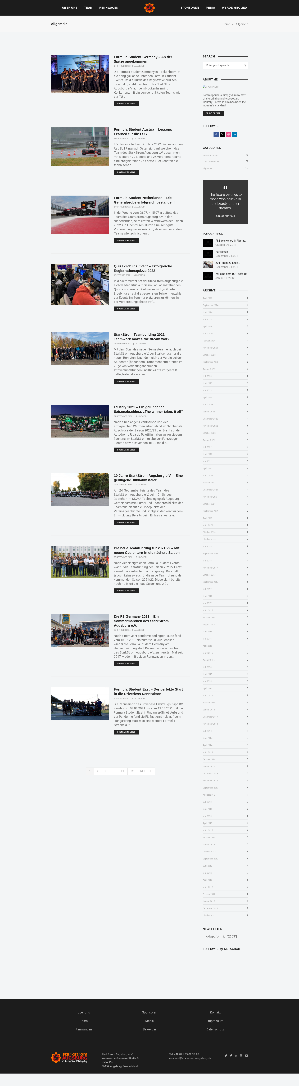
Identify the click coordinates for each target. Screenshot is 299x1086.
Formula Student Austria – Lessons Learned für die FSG (143, 132)
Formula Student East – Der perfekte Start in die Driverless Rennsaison (148, 691)
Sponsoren (190, 7)
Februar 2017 (209, 617)
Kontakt (215, 1012)
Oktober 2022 (209, 433)
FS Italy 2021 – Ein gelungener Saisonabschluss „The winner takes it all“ (148, 409)
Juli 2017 (207, 589)
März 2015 (208, 695)
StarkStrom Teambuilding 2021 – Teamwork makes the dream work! (142, 337)
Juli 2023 (207, 376)
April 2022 (207, 468)
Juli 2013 (207, 802)
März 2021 (208, 525)
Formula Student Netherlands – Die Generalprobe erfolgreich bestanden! (144, 200)
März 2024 (208, 333)
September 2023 (210, 362)
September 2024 (210, 305)
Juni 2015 (207, 674)
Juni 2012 (207, 866)
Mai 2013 (207, 816)
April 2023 (207, 397)
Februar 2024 (209, 341)
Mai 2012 (207, 873)
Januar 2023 (209, 412)
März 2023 (208, 404)
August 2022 (209, 440)
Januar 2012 (209, 901)
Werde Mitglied (234, 7)
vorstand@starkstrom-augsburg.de (190, 1058)
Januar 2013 (209, 844)
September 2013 (210, 788)
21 (122, 771)
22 (132, 771)
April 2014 (207, 745)
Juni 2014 (207, 738)
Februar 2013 (209, 837)
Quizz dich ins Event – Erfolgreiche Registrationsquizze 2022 (143, 268)
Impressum (215, 1021)
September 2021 (210, 511)
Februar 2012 (209, 894)
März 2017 (208, 610)
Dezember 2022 (210, 419)
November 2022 (210, 426)
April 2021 (207, 518)
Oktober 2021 (209, 504)
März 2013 (208, 830)
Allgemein (139, 66)
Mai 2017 (207, 603)
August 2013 (209, 795)
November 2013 (210, 780)
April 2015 (207, 688)
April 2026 (207, 298)
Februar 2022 (209, 482)
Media (210, 7)
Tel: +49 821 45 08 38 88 (184, 1054)
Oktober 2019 (209, 539)
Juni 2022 (207, 454)
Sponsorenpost (212, 161)
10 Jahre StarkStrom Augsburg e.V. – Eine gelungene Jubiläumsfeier (148, 478)
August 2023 (209, 369)
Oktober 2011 (209, 915)
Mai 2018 (207, 561)
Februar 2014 (209, 759)
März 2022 (208, 475)
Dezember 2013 (210, 773)
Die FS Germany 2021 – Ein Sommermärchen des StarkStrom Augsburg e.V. (141, 621)
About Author (213, 113)
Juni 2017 (207, 596)
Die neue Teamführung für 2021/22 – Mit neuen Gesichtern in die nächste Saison (147, 550)
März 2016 (208, 653)
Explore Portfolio (225, 216)
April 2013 (207, 823)
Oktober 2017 (209, 575)
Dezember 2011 (210, 908)
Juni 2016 (207, 631)
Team (88, 7)
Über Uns (69, 7)
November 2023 (210, 348)
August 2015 (209, 660)
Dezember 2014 (210, 717)
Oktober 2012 (209, 851)
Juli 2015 (207, 667)
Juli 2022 (207, 447)
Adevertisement (210, 155)
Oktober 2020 (209, 532)
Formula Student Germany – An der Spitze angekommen (143, 59)
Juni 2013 (207, 809)
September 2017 (210, 582)
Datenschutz (215, 1029)
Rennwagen (108, 7)
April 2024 (207, 326)
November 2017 (210, 568)
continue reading (126, 104)
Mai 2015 (207, 681)
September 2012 (210, 859)
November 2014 (210, 724)
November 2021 (210, 497)
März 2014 (208, 752)
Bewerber (149, 1029)
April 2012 (207, 880)
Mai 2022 (207, 461)
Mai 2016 (207, 639)
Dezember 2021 (210, 490)
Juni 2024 (207, 312)
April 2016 (207, 646)
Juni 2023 (207, 383)
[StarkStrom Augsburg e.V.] (149, 7)
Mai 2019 (207, 546)
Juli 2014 (207, 731)
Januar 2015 (209, 710)
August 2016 (209, 624)
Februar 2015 (209, 702)
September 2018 (210, 553)
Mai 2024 (207, 319)
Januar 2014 (209, 766)
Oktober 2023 (209, 355)
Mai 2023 (207, 390)
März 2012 (208, 887)
